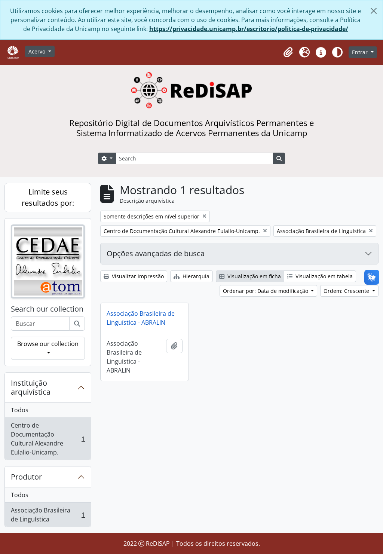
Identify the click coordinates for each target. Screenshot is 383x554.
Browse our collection (48, 344)
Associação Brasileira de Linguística (47, 514)
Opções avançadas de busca (156, 253)
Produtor (26, 477)
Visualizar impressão (137, 276)
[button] (288, 52)
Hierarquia (195, 276)
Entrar (360, 52)
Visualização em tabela (323, 276)
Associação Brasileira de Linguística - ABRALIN (141, 318)
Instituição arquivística (30, 387)
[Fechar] (374, 10)
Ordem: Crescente (347, 290)
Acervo (37, 51)
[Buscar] (77, 323)
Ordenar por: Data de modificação (266, 290)
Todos (19, 410)
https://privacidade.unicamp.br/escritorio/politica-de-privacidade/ (248, 29)
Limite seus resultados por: (48, 197)
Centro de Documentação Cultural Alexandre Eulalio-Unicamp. (47, 438)
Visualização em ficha (253, 276)
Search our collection (47, 308)
